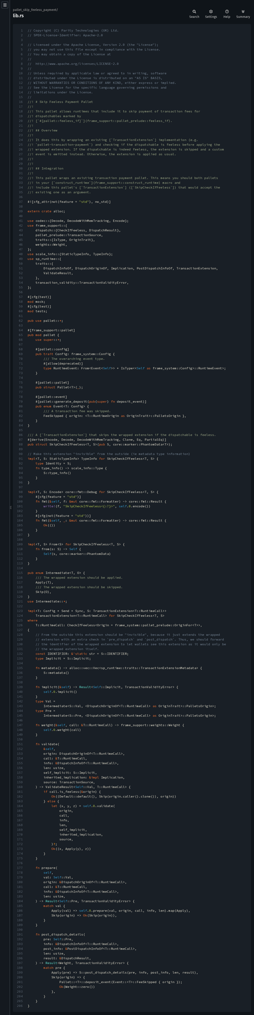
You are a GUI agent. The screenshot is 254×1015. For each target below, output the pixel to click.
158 (20, 777)
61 (21, 316)
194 (20, 949)
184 (20, 901)
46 (21, 244)
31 (21, 173)
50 (21, 263)
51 (21, 268)
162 (20, 796)
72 (21, 368)
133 (20, 658)
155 (20, 763)
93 (21, 468)
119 (20, 592)
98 (21, 492)
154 (20, 758)
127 (20, 630)
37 (21, 202)
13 (21, 87)
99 (21, 497)
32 (21, 178)
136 (20, 673)
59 (21, 306)
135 (20, 668)
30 (21, 168)
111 (20, 554)
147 (20, 725)
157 (20, 773)
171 (20, 839)
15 (21, 97)
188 (20, 920)
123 (20, 611)
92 (21, 463)
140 (20, 692)
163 (20, 801)
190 (20, 930)
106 (20, 530)
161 (20, 792)
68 (21, 349)
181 (20, 887)
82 (21, 416)
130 (20, 644)
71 (21, 363)
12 (21, 83)
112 (20, 558)
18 (21, 111)
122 (20, 606)
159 (20, 782)
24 (21, 140)
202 (20, 987)
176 (20, 863)
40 (21, 216)
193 (20, 944)
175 (20, 858)
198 (20, 968)
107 (20, 535)
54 (21, 282)
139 (20, 687)
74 (21, 378)
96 (21, 482)
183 (20, 896)
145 (20, 715)
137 (20, 677)
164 (20, 806)
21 (21, 125)
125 (20, 620)
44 (21, 235)
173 (20, 849)
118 (20, 587)
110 (20, 549)
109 (20, 544)
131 (20, 649)
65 (21, 335)
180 (20, 882)
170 (20, 834)
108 (20, 539)
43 (21, 230)
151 (20, 744)
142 (20, 701)
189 (20, 925)
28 (21, 159)
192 (20, 939)
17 (21, 106)
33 (21, 183)
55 (21, 287)
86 (21, 435)
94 (21, 473)
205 (20, 1001)
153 (20, 754)
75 (21, 382)
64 (21, 330)
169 (20, 830)
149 (20, 734)
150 (20, 739)
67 (21, 344)
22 (21, 130)
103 (20, 516)
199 (20, 972)
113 (20, 563)
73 (21, 373)
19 (21, 116)
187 (20, 915)
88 (21, 444)
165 (20, 811)
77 (21, 392)
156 (20, 768)
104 (20, 520)
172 (20, 844)
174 (20, 853)
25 (21, 145)
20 (21, 121)
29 (21, 164)
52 (21, 273)
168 (20, 825)
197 (20, 963)
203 (20, 991)
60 (21, 311)
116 (20, 577)
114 (20, 568)
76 (21, 387)
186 (20, 911)
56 (21, 292)
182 (20, 891)
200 (20, 977)
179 (20, 877)
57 (21, 297)
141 (20, 696)
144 (20, 711)
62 (21, 321)
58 (21, 302)
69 (21, 354)
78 (21, 397)
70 (21, 359)
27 (21, 154)
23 (21, 135)
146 (20, 720)
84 (21, 425)
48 (21, 254)
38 (21, 206)
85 (21, 430)
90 (21, 454)
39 (21, 211)
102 (20, 511)
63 (21, 325)
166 (20, 815)
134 (20, 663)
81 (21, 411)
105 (20, 525)
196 (20, 958)
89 (21, 449)
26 (21, 149)
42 (21, 225)
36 (21, 197)
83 (21, 420)
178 (20, 872)
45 (21, 240)
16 (21, 102)
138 (20, 682)
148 (20, 730)
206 (20, 1006)
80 (21, 406)
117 (20, 582)
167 (20, 820)
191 (20, 934)
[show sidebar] (5, 5)
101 (20, 506)
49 (21, 259)
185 (20, 906)
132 (20, 654)
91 (21, 459)
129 (20, 639)
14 (21, 92)
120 (20, 596)
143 (20, 706)
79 (21, 401)
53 (21, 278)
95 (21, 478)
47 (21, 249)
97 (21, 487)
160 (20, 787)
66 (21, 340)
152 (20, 749)
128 (20, 635)
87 (21, 439)
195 (20, 953)
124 (20, 616)
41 (21, 221)
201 (20, 982)
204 (20, 996)
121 (20, 601)
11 (21, 78)
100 (20, 501)
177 (20, 868)
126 (20, 625)
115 (20, 573)
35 (21, 192)
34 (21, 187)
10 (21, 73)
